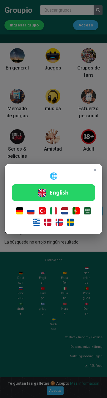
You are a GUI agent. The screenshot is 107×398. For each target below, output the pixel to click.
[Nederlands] (65, 211)
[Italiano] (53, 211)
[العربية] (87, 211)
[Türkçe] (42, 211)
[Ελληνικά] (37, 222)
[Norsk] (59, 222)
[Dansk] (48, 222)
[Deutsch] (20, 211)
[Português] (76, 211)
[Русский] (31, 211)
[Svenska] (70, 222)
